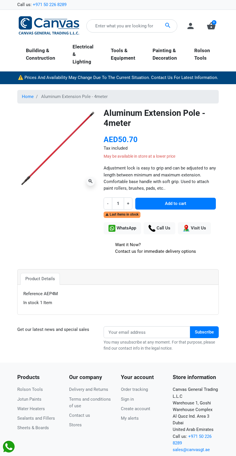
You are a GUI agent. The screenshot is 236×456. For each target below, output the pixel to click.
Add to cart (175, 203)
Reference (33, 293)
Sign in (127, 399)
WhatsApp (125, 228)
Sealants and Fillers (36, 418)
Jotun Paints (29, 399)
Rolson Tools (30, 389)
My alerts (130, 418)
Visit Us (198, 228)
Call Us (162, 228)
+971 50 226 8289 (49, 4)
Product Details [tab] (40, 278)
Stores (75, 424)
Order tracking (134, 389)
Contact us (79, 415)
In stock (31, 302)
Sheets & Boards (33, 427)
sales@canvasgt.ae (191, 449)
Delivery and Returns (88, 389)
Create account (135, 408)
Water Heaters (31, 408)
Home (28, 96)
